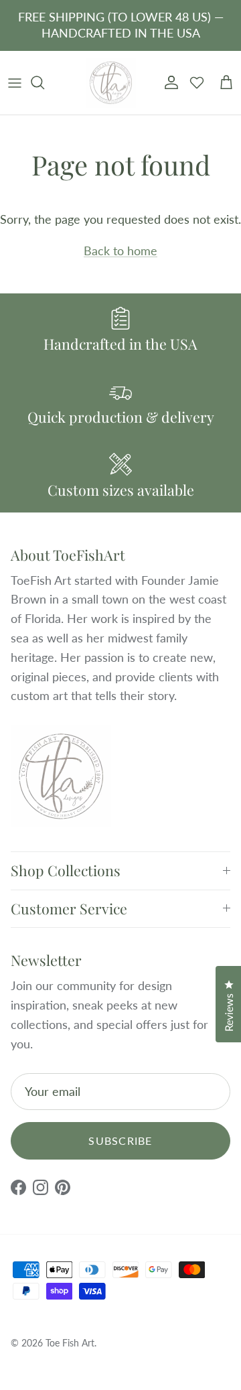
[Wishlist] (197, 82)
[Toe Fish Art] (111, 83)
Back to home (120, 250)
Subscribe (120, 1140)
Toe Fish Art (70, 1342)
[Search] (44, 82)
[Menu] (14, 82)
